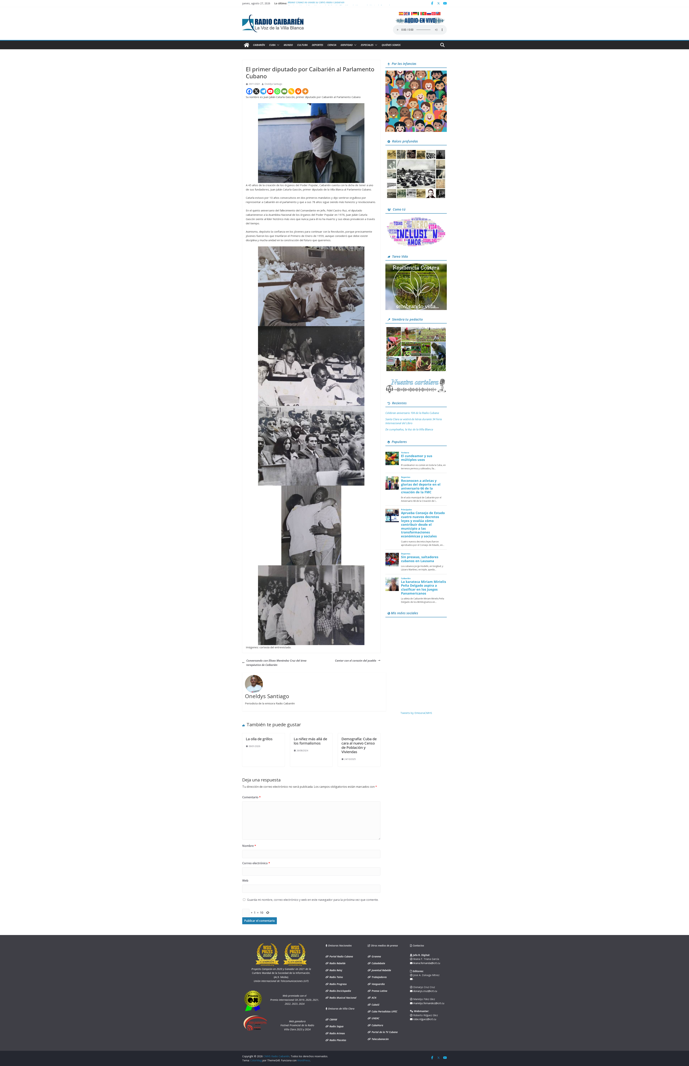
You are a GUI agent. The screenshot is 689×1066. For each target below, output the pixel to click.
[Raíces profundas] (416, 150)
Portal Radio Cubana (341, 956)
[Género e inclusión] (416, 218)
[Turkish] (434, 13)
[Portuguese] (424, 13)
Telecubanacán (380, 1039)
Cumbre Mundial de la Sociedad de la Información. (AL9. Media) (281, 973)
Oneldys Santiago (273, 83)
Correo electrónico (256, 863)
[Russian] (429, 13)
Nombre (249, 846)
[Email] (284, 91)
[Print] (298, 91)
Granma (376, 956)
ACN (373, 997)
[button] (277, 44)
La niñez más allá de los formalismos (310, 741)
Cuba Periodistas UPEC (384, 1011)
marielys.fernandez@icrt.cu (428, 1003)
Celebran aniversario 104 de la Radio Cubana (412, 413)
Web (245, 881)
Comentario (251, 797)
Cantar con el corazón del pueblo (355, 660)
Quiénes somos (391, 45)
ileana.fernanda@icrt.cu (426, 963)
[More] (305, 91)
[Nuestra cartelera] (416, 380)
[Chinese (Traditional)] (438, 13)
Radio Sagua (336, 1026)
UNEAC (375, 1018)
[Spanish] (401, 13)
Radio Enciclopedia (340, 991)
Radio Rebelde (337, 963)
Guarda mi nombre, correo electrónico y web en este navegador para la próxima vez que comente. (312, 900)
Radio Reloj (335, 970)
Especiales (367, 45)
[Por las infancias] (416, 73)
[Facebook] (249, 91)
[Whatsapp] (277, 91)
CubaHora (377, 1025)
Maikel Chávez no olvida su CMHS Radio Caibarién (316, 4)
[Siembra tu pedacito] (416, 328)
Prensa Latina (379, 991)
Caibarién (259, 45)
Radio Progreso (338, 984)
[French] (410, 13)
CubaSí (375, 1004)
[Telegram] (263, 91)
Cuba (272, 45)
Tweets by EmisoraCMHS (416, 713)
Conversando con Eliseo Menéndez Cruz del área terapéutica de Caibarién (276, 663)
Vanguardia (378, 984)
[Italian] (420, 13)
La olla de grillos (259, 738)
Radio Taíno (336, 977)
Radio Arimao (337, 1033)
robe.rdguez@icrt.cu (424, 1019)
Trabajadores (379, 977)
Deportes (317, 45)
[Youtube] (270, 91)
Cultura (302, 45)
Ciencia (331, 45)
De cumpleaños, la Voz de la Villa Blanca (409, 429)
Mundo (288, 45)
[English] (406, 13)
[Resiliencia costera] (416, 265)
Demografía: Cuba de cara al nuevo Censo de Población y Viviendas (359, 745)
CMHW (333, 1019)
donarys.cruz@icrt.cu (425, 991)
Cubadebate (378, 963)
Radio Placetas (337, 1040)
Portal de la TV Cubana (384, 1032)
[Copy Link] (291, 91)
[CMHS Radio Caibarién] (246, 45)
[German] (415, 13)
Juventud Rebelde (381, 970)
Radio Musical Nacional (342, 997)
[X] (256, 91)
